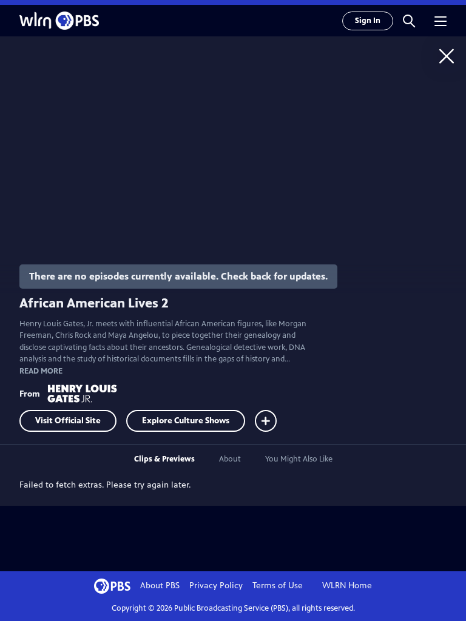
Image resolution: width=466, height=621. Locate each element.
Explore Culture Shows (185, 420)
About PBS (160, 585)
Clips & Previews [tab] (164, 459)
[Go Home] (446, 56)
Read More (40, 371)
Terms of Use (277, 585)
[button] (409, 20)
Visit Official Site (68, 420)
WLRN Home (347, 585)
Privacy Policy (216, 585)
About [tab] (230, 459)
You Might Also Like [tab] (299, 459)
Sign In (367, 20)
